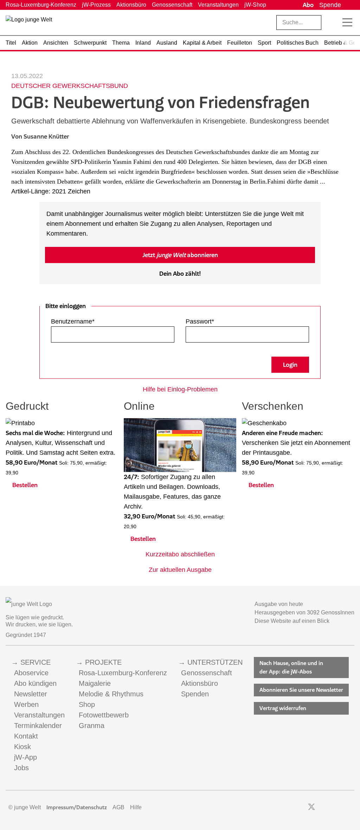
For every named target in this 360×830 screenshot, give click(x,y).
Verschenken (272, 406)
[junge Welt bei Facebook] (300, 807)
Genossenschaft (172, 5)
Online (139, 406)
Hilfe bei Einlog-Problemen (180, 389)
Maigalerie (95, 683)
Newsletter (30, 694)
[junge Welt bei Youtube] (332, 807)
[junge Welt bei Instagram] (322, 807)
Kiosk (22, 747)
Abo (308, 5)
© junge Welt (24, 807)
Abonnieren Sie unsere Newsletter (301, 690)
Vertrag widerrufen (282, 708)
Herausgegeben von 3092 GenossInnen (304, 612)
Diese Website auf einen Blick (292, 621)
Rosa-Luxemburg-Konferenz (41, 5)
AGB (118, 807)
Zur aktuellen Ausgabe (180, 569)
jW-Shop (255, 5)
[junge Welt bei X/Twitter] (311, 807)
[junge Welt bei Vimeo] (341, 807)
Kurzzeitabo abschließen (180, 554)
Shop (87, 704)
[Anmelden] (349, 4)
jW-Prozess (96, 5)
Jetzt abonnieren (180, 255)
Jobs (21, 768)
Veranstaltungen (218, 5)
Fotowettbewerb (104, 715)
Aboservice (31, 673)
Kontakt (26, 736)
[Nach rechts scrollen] (349, 43)
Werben (26, 704)
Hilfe (136, 807)
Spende (330, 4)
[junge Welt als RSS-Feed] (351, 807)
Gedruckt (27, 406)
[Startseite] (29, 23)
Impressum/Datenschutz (76, 807)
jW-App (25, 757)
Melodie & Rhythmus (111, 694)
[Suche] (332, 22)
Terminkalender (38, 725)
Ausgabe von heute (279, 604)
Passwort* (200, 321)
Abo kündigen (35, 683)
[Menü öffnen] (347, 22)
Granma (91, 725)
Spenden (195, 694)
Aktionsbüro (131, 5)
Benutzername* (73, 321)
